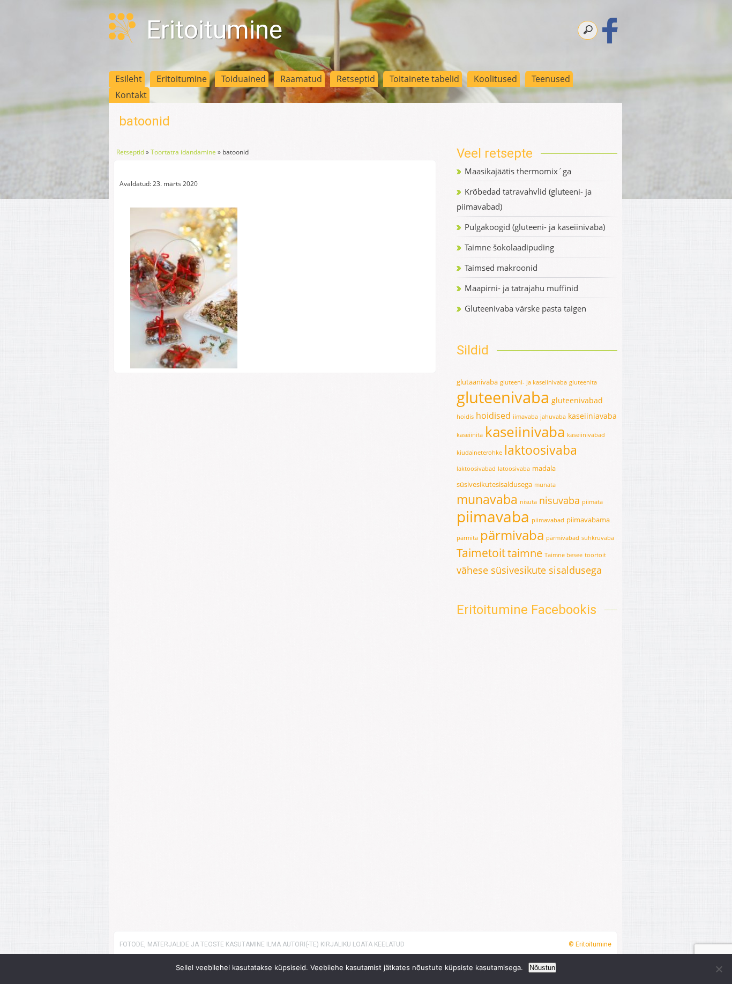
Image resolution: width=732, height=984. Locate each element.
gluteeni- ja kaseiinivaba (533, 382)
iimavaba (525, 416)
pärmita (467, 538)
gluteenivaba (503, 397)
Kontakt (131, 95)
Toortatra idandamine (183, 152)
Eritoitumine (214, 29)
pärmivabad (562, 538)
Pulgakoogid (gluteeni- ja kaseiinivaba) (535, 226)
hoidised (493, 415)
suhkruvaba (597, 538)
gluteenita (583, 382)
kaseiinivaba (525, 431)
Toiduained (243, 79)
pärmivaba (512, 535)
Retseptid (356, 79)
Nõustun (542, 968)
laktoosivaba (540, 449)
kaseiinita (470, 435)
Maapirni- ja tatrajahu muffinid (521, 288)
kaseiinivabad (586, 435)
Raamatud (301, 79)
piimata (592, 502)
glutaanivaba (477, 382)
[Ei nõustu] (718, 969)
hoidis (465, 416)
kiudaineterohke (479, 452)
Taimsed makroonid (501, 267)
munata (545, 485)
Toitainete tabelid (424, 79)
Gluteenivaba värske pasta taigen (525, 308)
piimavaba (493, 517)
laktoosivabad (476, 468)
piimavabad (548, 520)
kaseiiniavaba (592, 416)
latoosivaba (514, 468)
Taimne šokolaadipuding (509, 247)
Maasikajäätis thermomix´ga (518, 171)
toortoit (595, 555)
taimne (524, 553)
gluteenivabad (577, 400)
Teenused (551, 79)
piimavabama (588, 519)
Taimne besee (563, 555)
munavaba (487, 499)
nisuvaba (559, 500)
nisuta (528, 502)
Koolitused (495, 79)
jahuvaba (553, 416)
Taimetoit (481, 552)
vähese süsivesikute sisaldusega (529, 570)
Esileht (128, 79)
